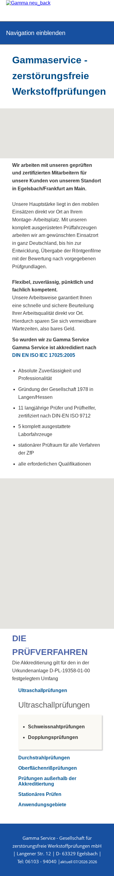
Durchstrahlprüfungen (44, 757)
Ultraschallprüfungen (42, 690)
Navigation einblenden (35, 33)
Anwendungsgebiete (42, 804)
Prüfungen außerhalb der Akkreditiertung (47, 781)
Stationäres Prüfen (39, 794)
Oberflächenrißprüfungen (47, 768)
